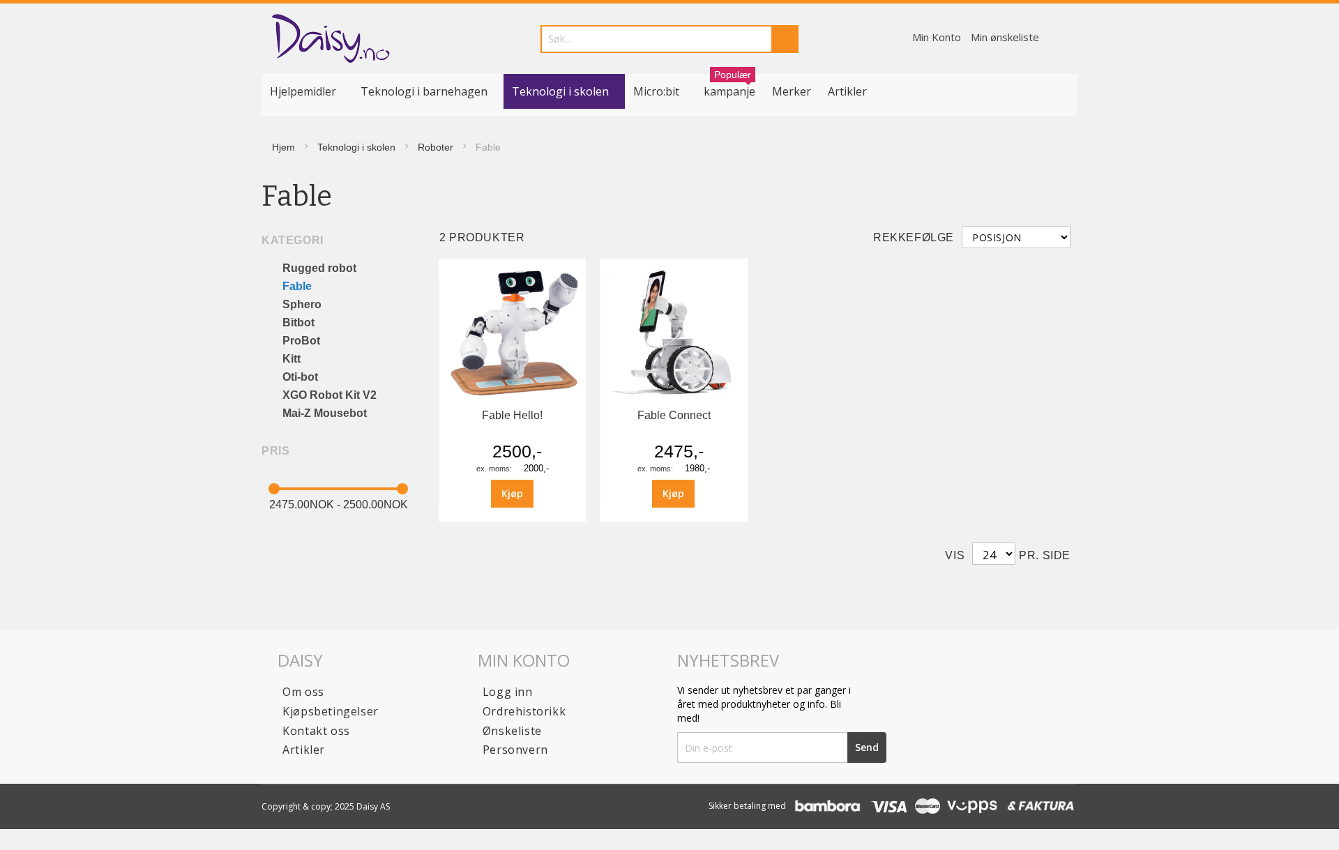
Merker (791, 91)
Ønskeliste (512, 730)
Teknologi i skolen (356, 147)
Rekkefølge (913, 237)
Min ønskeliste (1005, 37)
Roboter (435, 147)
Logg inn (508, 691)
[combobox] (669, 39)
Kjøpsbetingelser (330, 711)
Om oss (303, 691)
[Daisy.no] (330, 39)
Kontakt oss (316, 730)
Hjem (283, 147)
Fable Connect (674, 415)
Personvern (515, 749)
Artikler (847, 91)
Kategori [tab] (293, 240)
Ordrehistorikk (524, 711)
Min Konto (936, 37)
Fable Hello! (512, 415)
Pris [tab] (275, 451)
